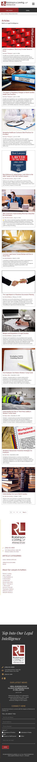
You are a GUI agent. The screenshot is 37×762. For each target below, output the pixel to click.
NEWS (4, 564)
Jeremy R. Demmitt (7, 587)
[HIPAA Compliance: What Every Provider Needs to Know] (18, 37)
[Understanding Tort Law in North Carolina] (18, 479)
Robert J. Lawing (7, 573)
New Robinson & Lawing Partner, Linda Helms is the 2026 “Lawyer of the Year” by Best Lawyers (18, 175)
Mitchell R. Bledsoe (8, 592)
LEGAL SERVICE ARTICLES (9, 559)
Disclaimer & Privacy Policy (16, 755)
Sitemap (27, 755)
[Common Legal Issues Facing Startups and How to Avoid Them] (18, 241)
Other (22, 736)
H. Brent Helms (7, 578)
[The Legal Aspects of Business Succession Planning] (18, 281)
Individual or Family (26, 732)
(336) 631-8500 (9, 667)
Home (2, 13)
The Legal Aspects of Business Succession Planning (18, 294)
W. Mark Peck (6, 580)
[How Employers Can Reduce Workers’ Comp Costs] (18, 359)
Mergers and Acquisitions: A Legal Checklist (16, 333)
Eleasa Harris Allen (8, 582)
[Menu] (33, 4)
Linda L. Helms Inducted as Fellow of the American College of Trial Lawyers (18, 688)
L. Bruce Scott (6, 585)
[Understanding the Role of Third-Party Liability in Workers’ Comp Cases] (18, 398)
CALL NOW (9, 10)
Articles (6, 13)
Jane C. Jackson (7, 575)
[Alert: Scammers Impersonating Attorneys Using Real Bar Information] (18, 200)
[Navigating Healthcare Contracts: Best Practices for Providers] (18, 120)
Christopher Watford (8, 589)
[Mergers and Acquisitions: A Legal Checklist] (18, 320)
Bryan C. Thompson (8, 584)
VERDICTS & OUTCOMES (9, 562)
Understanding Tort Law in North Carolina (15, 494)
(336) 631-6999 (8, 674)
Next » (24, 512)
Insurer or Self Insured (10, 736)
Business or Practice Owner (8, 733)
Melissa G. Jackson (8, 590)
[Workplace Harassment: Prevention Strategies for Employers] (18, 437)
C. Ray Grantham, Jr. (8, 577)
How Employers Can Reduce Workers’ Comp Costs (18, 373)
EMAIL (28, 10)
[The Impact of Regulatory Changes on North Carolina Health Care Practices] (18, 78)
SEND (5, 747)
